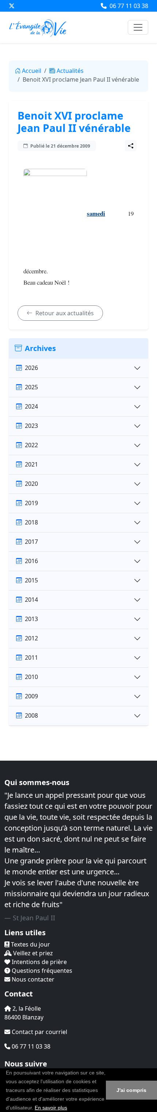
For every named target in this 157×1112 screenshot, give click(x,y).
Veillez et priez (32, 953)
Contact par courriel (38, 1032)
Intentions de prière (38, 962)
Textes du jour (29, 944)
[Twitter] (12, 6)
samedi (96, 213)
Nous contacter (32, 979)
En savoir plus (51, 1108)
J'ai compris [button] (131, 1090)
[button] (70, 1108)
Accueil (31, 71)
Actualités (70, 71)
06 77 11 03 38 (128, 6)
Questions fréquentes (41, 971)
